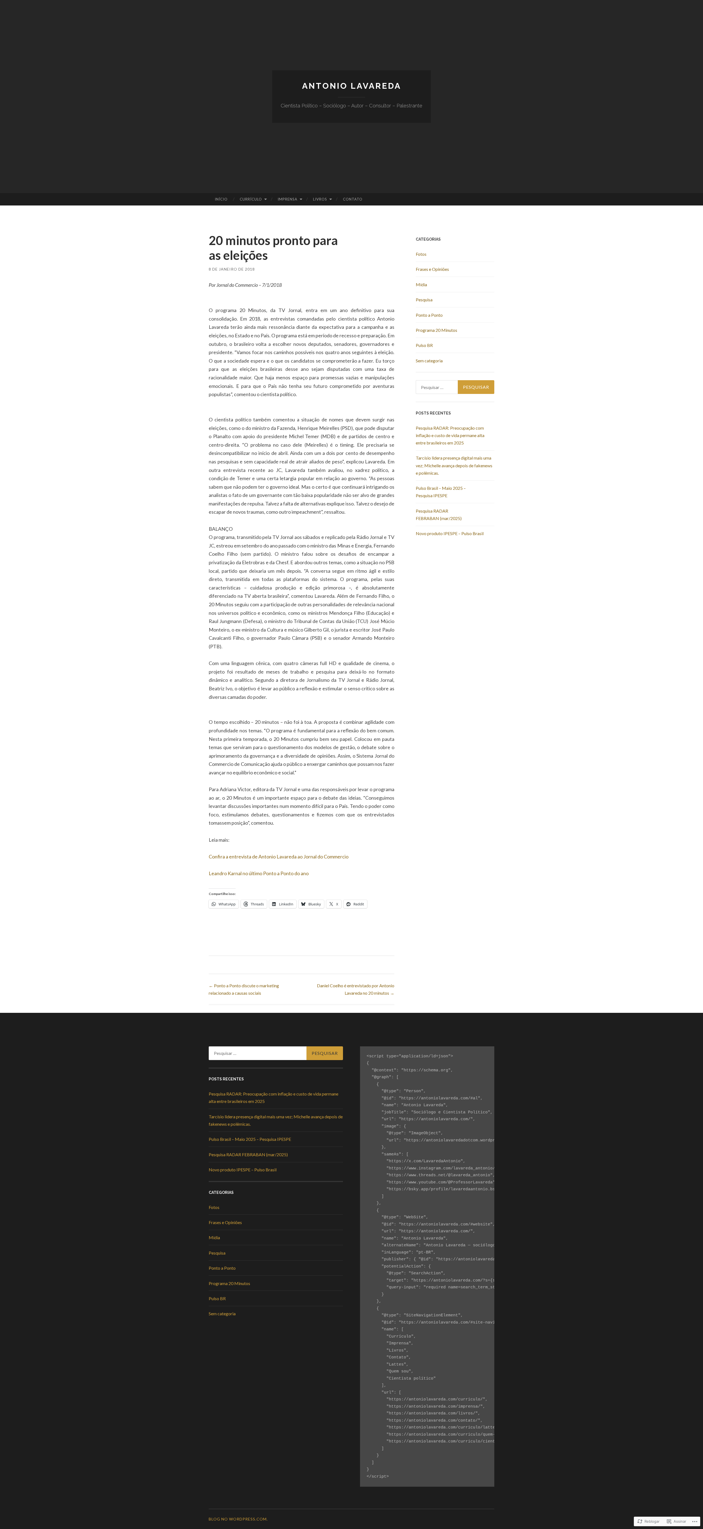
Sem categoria (429, 360)
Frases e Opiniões (432, 269)
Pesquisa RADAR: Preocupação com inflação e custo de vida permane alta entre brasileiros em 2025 (450, 435)
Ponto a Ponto (429, 315)
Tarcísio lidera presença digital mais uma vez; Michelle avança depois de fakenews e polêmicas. (454, 465)
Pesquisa (424, 299)
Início (221, 199)
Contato (352, 199)
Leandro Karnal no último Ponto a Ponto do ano (259, 873)
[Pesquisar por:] (455, 387)
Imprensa (287, 199)
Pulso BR (424, 345)
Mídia (421, 284)
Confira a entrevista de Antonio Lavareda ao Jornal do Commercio (278, 857)
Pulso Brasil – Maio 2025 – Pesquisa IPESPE (250, 1139)
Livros (320, 199)
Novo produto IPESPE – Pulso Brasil (450, 533)
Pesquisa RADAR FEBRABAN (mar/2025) (248, 1154)
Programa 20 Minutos (436, 330)
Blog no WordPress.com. (238, 1519)
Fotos (421, 254)
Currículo (251, 199)
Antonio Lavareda (351, 86)
